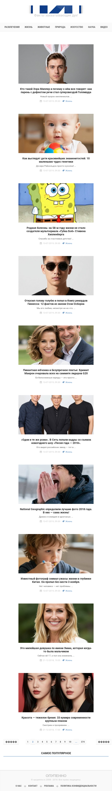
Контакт (32, 785)
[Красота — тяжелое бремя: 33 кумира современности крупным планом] (56, 692)
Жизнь (68, 101)
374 (83, 741)
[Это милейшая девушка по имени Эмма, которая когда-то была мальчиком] (56, 623)
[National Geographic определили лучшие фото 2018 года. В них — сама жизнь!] (56, 484)
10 (70, 741)
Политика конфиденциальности (78, 785)
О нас (19, 785)
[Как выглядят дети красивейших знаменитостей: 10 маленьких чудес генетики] (56, 133)
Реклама (49, 785)
